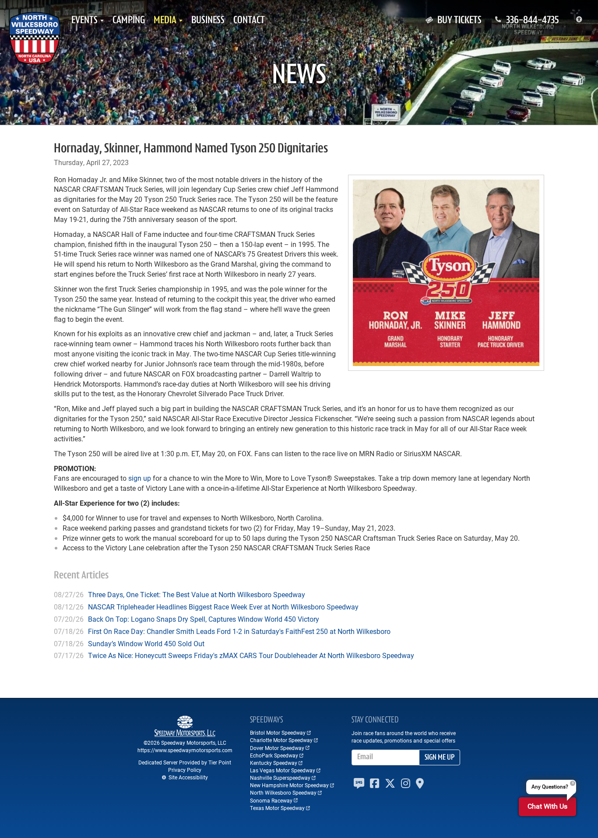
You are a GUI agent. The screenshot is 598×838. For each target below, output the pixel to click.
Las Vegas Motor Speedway (282, 770)
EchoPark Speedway (274, 755)
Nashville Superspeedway (280, 777)
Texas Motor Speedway (277, 807)
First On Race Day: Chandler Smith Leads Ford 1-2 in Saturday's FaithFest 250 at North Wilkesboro (239, 631)
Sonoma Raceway (271, 800)
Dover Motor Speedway (277, 747)
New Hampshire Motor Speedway (289, 785)
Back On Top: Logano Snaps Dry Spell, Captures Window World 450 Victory (203, 618)
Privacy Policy (184, 769)
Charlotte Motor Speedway (281, 739)
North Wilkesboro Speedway (283, 792)
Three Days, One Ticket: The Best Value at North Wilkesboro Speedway (196, 594)
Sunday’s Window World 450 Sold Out (146, 643)
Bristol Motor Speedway (278, 732)
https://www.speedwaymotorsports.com (184, 749)
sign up (139, 477)
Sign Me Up (439, 758)
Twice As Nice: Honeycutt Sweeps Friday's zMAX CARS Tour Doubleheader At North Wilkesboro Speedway (251, 655)
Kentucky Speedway (273, 762)
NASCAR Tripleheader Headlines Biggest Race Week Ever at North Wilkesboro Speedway (223, 606)
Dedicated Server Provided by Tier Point (184, 762)
